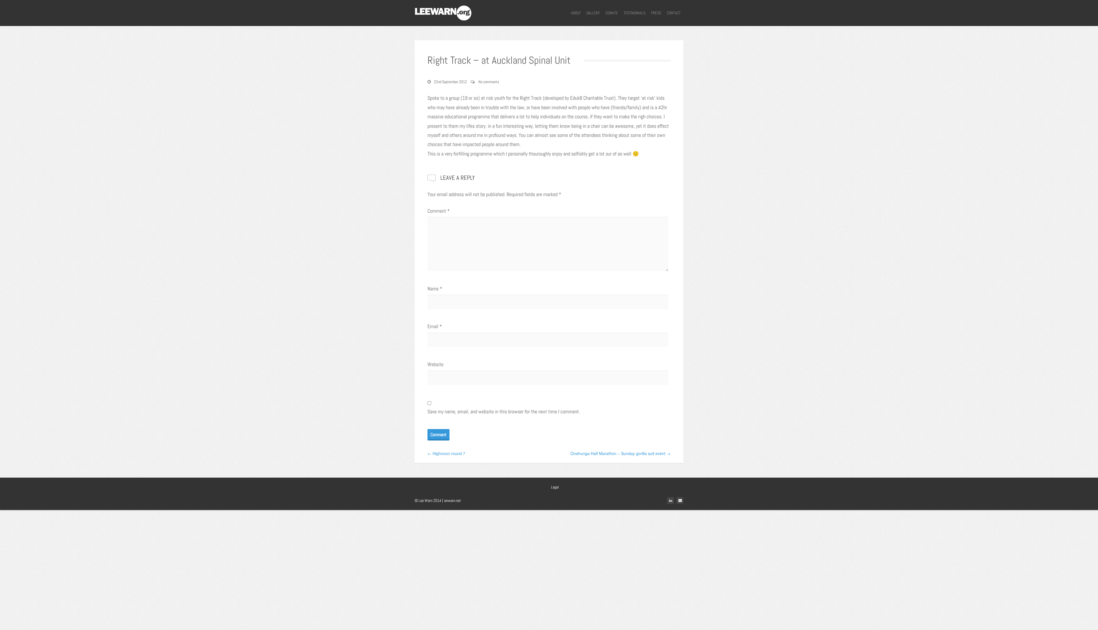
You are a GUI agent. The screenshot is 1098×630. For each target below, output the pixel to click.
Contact (674, 12)
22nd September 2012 (450, 81)
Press (656, 12)
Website (435, 364)
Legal (555, 487)
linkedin (670, 500)
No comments (488, 81)
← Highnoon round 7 (446, 453)
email (680, 500)
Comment (438, 211)
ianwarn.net (452, 500)
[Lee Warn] (443, 12)
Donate (612, 12)
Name (434, 288)
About (576, 12)
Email (434, 326)
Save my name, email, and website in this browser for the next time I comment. (503, 411)
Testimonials (634, 12)
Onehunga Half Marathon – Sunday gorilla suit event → (620, 453)
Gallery (593, 12)
